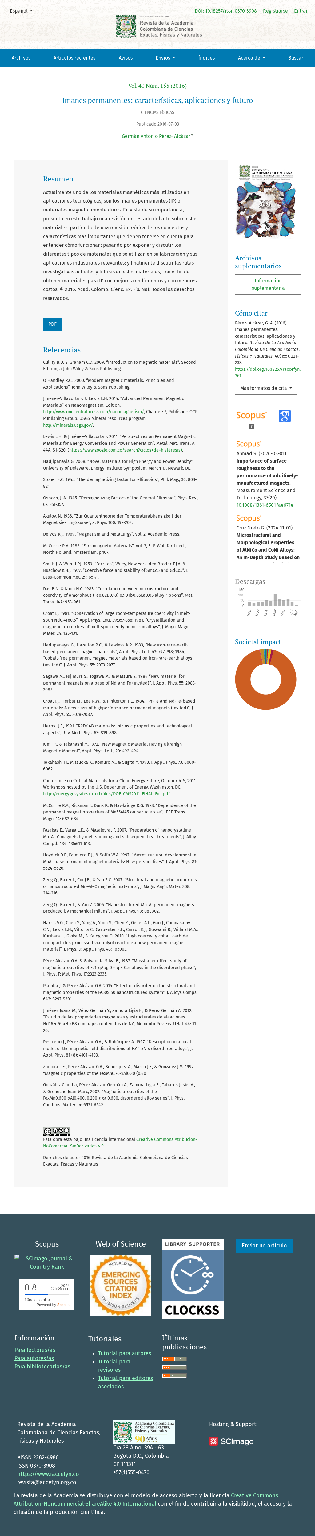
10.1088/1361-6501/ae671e (265, 505)
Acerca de (249, 58)
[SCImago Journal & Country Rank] (46, 1262)
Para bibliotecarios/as (42, 1366)
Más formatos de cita (264, 388)
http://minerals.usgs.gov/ (68, 425)
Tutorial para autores (124, 1353)
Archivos (21, 58)
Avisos (126, 58)
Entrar (301, 11)
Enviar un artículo (264, 1245)
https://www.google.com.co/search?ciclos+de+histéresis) (125, 450)
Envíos (163, 58)
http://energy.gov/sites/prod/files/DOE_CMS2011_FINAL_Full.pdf (106, 794)
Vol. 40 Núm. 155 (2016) (157, 85)
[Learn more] (263, 816)
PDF (52, 324)
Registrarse (275, 11)
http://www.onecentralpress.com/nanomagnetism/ (93, 411)
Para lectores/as (34, 1350)
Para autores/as (34, 1358)
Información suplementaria (268, 284)
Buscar (295, 58)
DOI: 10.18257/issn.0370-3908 (226, 11)
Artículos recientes (74, 58)
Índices (206, 58)
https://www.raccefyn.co (48, 1474)
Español (24, 11)
